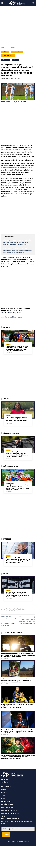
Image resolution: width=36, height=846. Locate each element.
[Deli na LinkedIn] (23, 609)
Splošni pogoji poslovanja (9, 810)
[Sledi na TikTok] (4, 816)
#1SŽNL (5, 52)
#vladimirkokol (17, 52)
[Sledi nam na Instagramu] (2, 816)
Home (3, 48)
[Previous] (2, 343)
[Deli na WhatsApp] (7, 609)
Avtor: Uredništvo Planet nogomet (11, 317)
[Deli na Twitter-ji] (13, 609)
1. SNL (3, 795)
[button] (2, 3)
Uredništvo (4, 779)
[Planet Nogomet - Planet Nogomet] (18, 3)
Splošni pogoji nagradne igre (10, 813)
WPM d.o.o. (11, 841)
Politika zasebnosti (7, 807)
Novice (12, 48)
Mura (15, 60)
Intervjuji (4, 792)
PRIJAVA (6, 834)
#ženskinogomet (8, 55)
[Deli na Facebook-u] (10, 609)
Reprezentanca (6, 801)
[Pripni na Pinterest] (19, 609)
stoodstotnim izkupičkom (11, 313)
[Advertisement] (18, 26)
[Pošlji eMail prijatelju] (16, 609)
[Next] (34, 343)
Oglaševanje (5, 782)
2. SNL (3, 798)
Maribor (5, 60)
